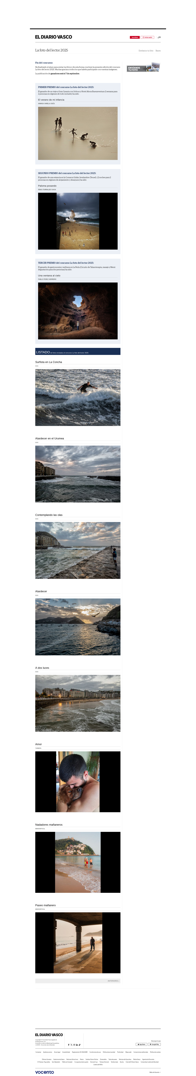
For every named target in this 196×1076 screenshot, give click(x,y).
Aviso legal (57, 1052)
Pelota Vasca (136, 1059)
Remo (82, 1059)
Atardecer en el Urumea (49, 438)
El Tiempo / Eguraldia (44, 1062)
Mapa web (128, 1052)
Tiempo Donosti (104, 1062)
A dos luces (42, 667)
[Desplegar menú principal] (159, 37)
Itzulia (122, 1062)
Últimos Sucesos (46, 1059)
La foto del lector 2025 (51, 50)
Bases (158, 50)
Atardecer (41, 591)
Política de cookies (155, 1052)
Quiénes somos (47, 1052)
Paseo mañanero (45, 905)
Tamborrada (114, 1062)
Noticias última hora (72, 1059)
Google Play (155, 1044)
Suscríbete (135, 37)
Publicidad (120, 1052)
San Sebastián (56, 1062)
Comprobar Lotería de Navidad (150, 1062)
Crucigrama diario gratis (81, 1062)
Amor (38, 744)
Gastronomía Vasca (58, 1059)
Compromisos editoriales (141, 1052)
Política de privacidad (109, 1052)
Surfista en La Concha (48, 362)
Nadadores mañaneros (48, 824)
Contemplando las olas (48, 514)
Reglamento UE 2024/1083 (79, 1052)
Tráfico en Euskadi (67, 1062)
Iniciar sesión (148, 37)
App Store (142, 1044)
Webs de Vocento (154, 1072)
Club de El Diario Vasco (132, 1062)
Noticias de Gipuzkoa (125, 1059)
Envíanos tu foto (146, 50)
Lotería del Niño (98, 1064)
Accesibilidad (66, 1052)
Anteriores (113, 981)
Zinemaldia (103, 1059)
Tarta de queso (113, 1059)
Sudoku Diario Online (92, 1059)
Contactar (38, 1052)
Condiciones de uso (95, 1052)
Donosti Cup (94, 1062)
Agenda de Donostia (148, 1059)
